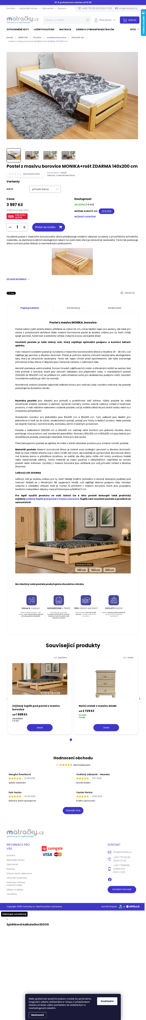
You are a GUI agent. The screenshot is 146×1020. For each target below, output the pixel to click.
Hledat (87, 20)
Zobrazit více (73, 810)
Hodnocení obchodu (73, 758)
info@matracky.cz (122, 852)
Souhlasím (107, 1001)
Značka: (61, 175)
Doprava (62, 8)
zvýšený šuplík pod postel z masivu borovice (52, 499)
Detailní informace (17, 279)
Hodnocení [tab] (114, 308)
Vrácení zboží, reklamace (19, 873)
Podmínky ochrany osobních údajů (16, 884)
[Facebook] (110, 879)
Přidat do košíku (45, 227)
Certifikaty (12, 894)
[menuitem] (19, 29)
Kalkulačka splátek (20, 216)
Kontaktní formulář (121, 889)
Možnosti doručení (85, 216)
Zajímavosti (47, 8)
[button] (71, 740)
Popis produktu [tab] (30, 308)
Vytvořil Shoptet (109, 906)
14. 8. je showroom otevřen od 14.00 (73, 2)
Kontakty (11, 8)
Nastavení (37, 1015)
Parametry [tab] (73, 308)
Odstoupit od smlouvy (14, 914)
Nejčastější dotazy (29, 8)
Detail (40, 727)
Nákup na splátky (15, 889)
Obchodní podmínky (17, 877)
